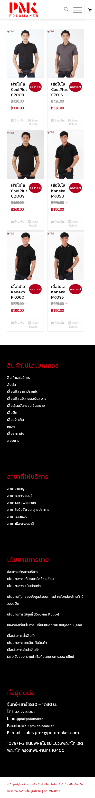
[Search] (63, 9)
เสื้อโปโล (63, 784)
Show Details (33, 122)
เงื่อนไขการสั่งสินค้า (21, 635)
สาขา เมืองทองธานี (20, 523)
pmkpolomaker (42, 726)
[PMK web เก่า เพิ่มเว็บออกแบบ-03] (39, 9)
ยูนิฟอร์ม (35, 791)
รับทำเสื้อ (43, 784)
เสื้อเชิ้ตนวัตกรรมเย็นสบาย (26, 405)
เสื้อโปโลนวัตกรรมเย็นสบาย (27, 398)
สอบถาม (13, 440)
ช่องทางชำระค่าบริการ (22, 571)
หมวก (11, 426)
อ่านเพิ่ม (19, 120)
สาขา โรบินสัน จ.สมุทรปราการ (28, 509)
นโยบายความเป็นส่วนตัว (24, 586)
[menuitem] (63, 9)
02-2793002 (25, 711)
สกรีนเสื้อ (24, 791)
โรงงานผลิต (30, 784)
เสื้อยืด (12, 412)
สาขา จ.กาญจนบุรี (19, 495)
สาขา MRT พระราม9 (21, 502)
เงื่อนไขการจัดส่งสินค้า (23, 649)
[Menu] (75, 9)
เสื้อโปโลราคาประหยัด (22, 391)
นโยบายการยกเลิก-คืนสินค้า (27, 642)
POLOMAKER (52, 791)
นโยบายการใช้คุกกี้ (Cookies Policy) (33, 614)
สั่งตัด (11, 384)
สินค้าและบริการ (18, 377)
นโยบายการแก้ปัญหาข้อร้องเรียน (30, 578)
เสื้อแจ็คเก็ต (15, 419)
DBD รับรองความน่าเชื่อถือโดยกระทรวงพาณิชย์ (40, 656)
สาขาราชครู (15, 488)
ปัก (16, 791)
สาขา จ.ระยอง (17, 516)
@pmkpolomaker (29, 718)
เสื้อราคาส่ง (15, 433)
